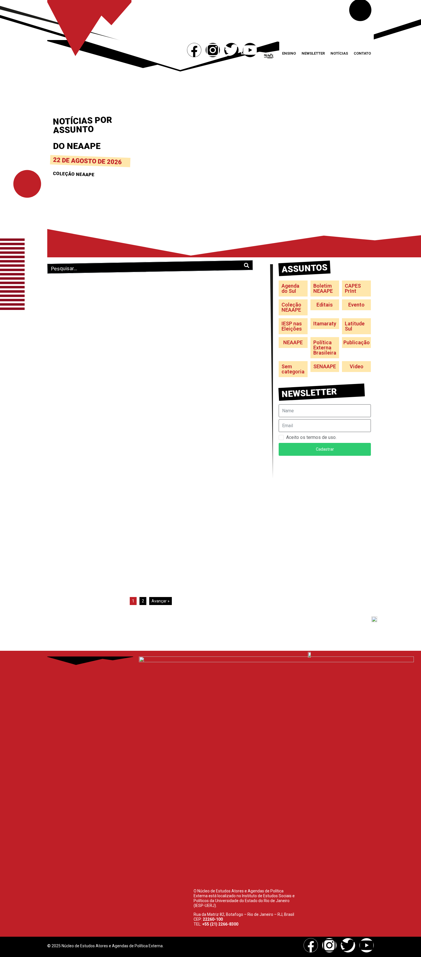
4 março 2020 (63, 457)
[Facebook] (194, 50)
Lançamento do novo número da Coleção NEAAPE (94, 288)
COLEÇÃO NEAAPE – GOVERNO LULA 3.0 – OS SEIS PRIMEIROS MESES (93, 364)
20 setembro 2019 (171, 443)
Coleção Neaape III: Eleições (88, 507)
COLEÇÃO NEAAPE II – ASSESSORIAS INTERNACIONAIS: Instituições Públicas (201, 514)
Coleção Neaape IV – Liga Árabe (199, 437)
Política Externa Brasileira (324, 347)
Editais (324, 305)
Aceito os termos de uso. (311, 437)
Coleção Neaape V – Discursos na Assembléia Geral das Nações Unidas (96, 444)
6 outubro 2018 (169, 526)
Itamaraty (324, 324)
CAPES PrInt (353, 288)
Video (356, 366)
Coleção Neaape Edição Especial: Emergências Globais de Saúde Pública (200, 364)
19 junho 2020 (168, 377)
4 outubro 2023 (169, 297)
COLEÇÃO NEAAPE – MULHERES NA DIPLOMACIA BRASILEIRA (200, 288)
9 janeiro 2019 (63, 512)
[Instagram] (213, 50)
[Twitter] (231, 50)
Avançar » (161, 601)
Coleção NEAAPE (99, 297)
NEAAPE (293, 342)
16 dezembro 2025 (67, 297)
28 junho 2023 (63, 377)
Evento (356, 305)
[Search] (247, 265)
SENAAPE (324, 366)
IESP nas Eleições (292, 326)
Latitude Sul (355, 326)
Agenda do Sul (290, 288)
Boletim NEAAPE (323, 288)
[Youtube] (250, 50)
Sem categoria (293, 369)
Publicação (356, 342)
